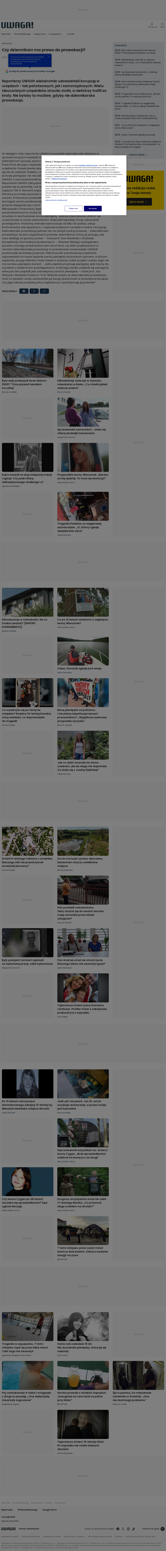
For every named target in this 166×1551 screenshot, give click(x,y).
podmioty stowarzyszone (88, 165)
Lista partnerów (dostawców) (56, 200)
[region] (84, 185)
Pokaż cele (73, 208)
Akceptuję (93, 208)
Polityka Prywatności (59, 179)
